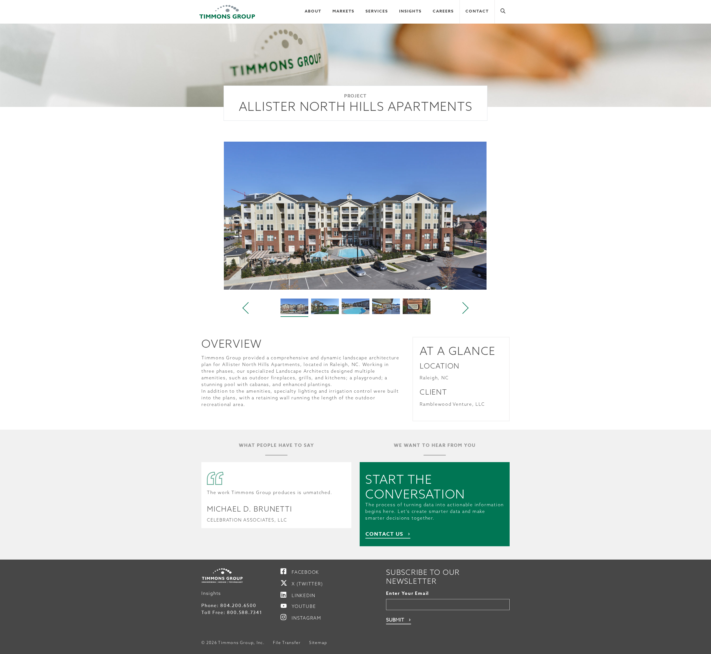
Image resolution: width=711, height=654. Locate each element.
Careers (443, 11)
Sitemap (318, 642)
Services (376, 11)
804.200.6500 (238, 605)
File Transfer (287, 642)
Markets (343, 11)
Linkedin (304, 595)
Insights (410, 11)
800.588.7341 (244, 612)
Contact (477, 11)
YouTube (304, 606)
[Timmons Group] (227, 12)
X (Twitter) (307, 584)
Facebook (305, 572)
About (313, 11)
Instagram (306, 618)
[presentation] (246, 308)
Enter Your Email (407, 593)
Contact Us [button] (384, 534)
